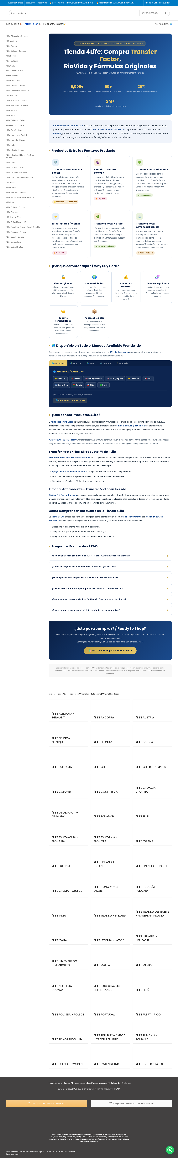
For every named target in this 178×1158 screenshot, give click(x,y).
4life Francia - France (15, 125)
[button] (170, 1150)
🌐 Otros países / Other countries (70, 400)
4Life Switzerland (13, 242)
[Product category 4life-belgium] (110, 735)
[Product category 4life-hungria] (152, 884)
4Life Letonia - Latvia (15, 167)
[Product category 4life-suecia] (68, 1057)
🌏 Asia (90, 363)
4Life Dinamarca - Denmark (17, 90)
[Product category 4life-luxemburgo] (68, 958)
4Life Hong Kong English (16, 135)
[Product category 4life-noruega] (68, 983)
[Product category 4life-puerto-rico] (152, 1008)
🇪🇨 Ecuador (60, 379)
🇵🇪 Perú (148, 379)
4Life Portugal (12, 212)
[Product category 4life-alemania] (68, 711)
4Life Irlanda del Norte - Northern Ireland (20, 156)
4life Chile (10, 66)
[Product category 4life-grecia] (68, 884)
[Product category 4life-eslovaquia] (68, 834)
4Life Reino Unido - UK (16, 222)
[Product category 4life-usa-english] (152, 1057)
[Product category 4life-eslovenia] (110, 834)
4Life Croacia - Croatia (15, 85)
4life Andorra (11, 41)
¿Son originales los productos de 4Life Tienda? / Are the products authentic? (92, 556)
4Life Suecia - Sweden (15, 237)
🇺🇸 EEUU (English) (115, 379)
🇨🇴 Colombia (133, 379)
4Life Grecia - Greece (15, 130)
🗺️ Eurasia (105, 363)
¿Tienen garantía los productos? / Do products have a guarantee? (86, 610)
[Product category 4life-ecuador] (110, 810)
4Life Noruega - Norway (16, 192)
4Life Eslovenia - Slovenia (17, 105)
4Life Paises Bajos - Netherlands (20, 197)
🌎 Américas (58, 363)
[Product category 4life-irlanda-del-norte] (152, 909)
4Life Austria (11, 46)
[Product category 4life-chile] (110, 760)
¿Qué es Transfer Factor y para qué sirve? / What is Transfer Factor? (87, 588)
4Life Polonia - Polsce (15, 207)
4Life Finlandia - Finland (16, 120)
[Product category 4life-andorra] (110, 711)
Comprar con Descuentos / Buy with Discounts (133, 1103)
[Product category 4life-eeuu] (152, 810)
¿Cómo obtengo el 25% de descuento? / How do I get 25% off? (84, 566)
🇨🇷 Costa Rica (61, 385)
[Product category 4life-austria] (152, 711)
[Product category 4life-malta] (110, 958)
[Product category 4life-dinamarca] (68, 810)
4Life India (10, 145)
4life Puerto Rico (13, 217)
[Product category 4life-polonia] (68, 1008)
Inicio (51, 694)
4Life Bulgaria (12, 61)
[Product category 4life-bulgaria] (68, 760)
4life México (11, 187)
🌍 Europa (75, 363)
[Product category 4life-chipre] (152, 760)
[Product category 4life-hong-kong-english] (110, 884)
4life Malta (10, 182)
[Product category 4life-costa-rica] (110, 785)
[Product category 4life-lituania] (152, 933)
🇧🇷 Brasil (103, 385)
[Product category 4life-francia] (152, 859)
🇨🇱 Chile (90, 385)
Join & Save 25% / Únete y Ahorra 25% (48, 1103)
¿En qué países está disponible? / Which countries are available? (85, 577)
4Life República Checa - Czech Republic (23, 227)
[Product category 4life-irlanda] (110, 909)
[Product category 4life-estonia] (68, 859)
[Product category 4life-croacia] (152, 785)
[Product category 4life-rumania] (152, 1032)
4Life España (11, 110)
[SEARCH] (166, 13)
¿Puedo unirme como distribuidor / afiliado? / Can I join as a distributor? (89, 599)
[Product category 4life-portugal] (110, 1008)
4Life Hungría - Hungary (16, 140)
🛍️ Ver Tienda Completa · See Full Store (110, 650)
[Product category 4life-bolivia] (152, 735)
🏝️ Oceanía (122, 363)
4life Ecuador (11, 95)
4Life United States (14, 247)
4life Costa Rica (13, 80)
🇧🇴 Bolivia (77, 385)
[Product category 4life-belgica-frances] (68, 735)
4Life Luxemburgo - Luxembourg (20, 177)
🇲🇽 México (75, 379)
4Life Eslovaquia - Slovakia (17, 100)
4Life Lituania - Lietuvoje (16, 172)
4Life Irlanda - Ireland (15, 150)
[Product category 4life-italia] (68, 933)
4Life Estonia (11, 115)
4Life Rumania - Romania (16, 232)
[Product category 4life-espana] (152, 834)
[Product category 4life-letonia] (110, 933)
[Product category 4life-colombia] (68, 785)
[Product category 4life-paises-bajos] (110, 983)
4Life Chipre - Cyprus (15, 70)
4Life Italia (10, 162)
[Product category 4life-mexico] (152, 958)
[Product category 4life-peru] (152, 983)
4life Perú (10, 202)
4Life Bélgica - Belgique (16, 51)
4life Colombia (12, 75)
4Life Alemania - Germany (17, 36)
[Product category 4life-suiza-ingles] (110, 1057)
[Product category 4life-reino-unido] (68, 1032)
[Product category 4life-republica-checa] (110, 1032)
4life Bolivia (11, 56)
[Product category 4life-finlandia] (110, 859)
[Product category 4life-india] (68, 909)
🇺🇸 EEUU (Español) (93, 379)
